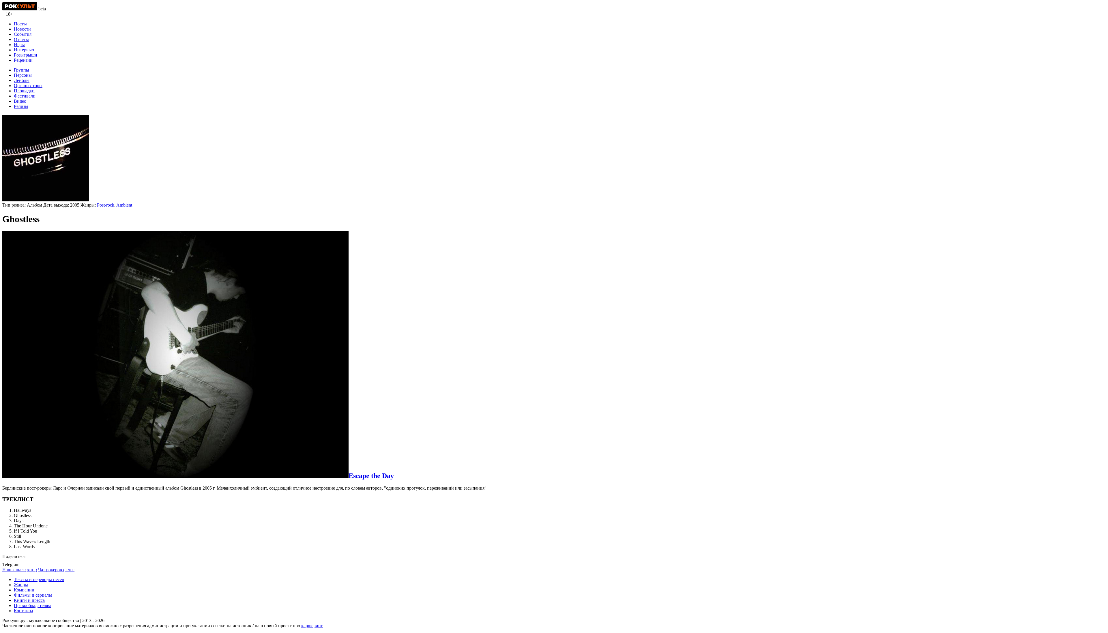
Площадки (24, 90)
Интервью (24, 49)
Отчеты (21, 39)
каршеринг (312, 625)
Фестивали (24, 95)
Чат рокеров (56, 569)
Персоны (23, 75)
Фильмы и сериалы (33, 595)
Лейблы (21, 80)
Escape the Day (371, 476)
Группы (21, 70)
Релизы (21, 106)
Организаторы (28, 85)
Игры (19, 44)
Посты (20, 23)
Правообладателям (32, 605)
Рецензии (23, 60)
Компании (24, 589)
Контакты (23, 610)
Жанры (21, 584)
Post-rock (105, 205)
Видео (20, 101)
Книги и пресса (29, 600)
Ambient (124, 205)
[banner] (20, 8)
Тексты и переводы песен (39, 579)
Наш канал (19, 569)
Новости (22, 29)
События (22, 34)
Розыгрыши (25, 55)
